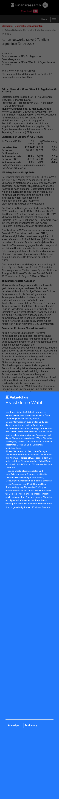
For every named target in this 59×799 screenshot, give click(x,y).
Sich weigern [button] (13, 725)
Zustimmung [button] (31, 725)
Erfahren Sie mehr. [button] (41, 507)
